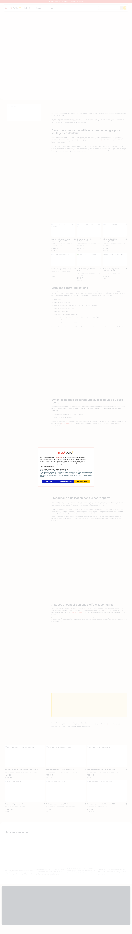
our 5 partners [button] (58, 457)
